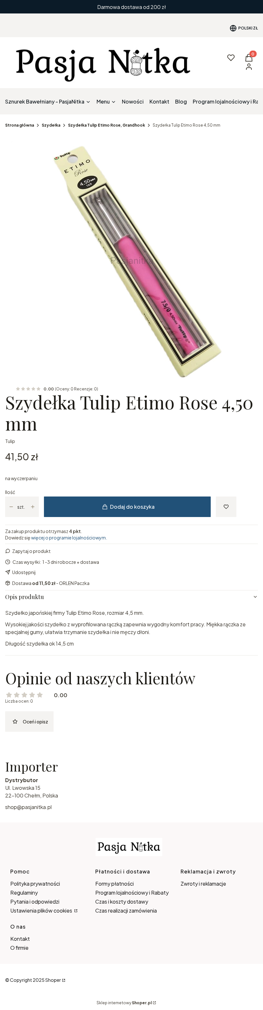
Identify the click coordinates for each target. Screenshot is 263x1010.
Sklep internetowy (124, 1002)
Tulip (10, 441)
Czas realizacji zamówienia (126, 910)
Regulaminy (24, 892)
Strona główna (19, 125)
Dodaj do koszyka (132, 506)
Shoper (53, 980)
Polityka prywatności (35, 883)
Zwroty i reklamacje (203, 883)
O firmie (19, 947)
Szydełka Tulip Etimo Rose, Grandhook (106, 125)
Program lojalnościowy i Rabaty (132, 892)
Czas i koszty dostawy (121, 901)
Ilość (10, 492)
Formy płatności (114, 883)
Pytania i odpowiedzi (34, 901)
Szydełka (51, 125)
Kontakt (20, 938)
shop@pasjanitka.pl (28, 807)
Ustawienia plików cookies (41, 910)
